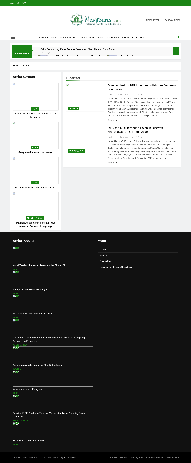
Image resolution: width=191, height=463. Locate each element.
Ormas (100, 37)
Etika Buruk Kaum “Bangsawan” (29, 440)
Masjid (54, 37)
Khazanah (73, 109)
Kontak (103, 249)
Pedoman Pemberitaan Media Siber (116, 267)
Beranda (43, 37)
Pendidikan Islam (68, 37)
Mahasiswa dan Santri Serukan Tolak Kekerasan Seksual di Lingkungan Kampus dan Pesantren (35, 226)
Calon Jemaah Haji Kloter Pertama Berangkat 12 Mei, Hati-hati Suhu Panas (77, 49)
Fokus (143, 37)
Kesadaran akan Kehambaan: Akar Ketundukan (37, 365)
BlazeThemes (70, 457)
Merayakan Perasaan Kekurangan (35, 152)
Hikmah (125, 37)
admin (112, 94)
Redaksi (103, 255)
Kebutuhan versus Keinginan (27, 389)
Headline (17, 369)
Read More (112, 120)
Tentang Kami (106, 261)
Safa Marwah (112, 37)
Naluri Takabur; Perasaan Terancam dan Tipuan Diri (39, 265)
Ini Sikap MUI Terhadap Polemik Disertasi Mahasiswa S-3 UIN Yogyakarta (136, 129)
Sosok (134, 37)
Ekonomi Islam (87, 37)
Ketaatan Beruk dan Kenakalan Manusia (35, 187)
